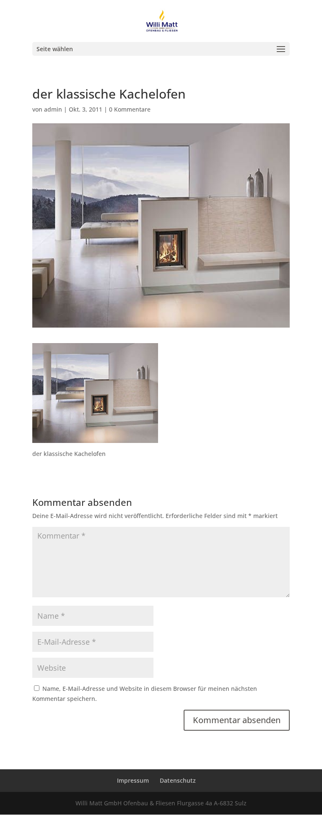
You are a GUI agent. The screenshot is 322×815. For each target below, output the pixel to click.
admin (53, 109)
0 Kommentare (130, 109)
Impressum (133, 780)
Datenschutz (178, 780)
